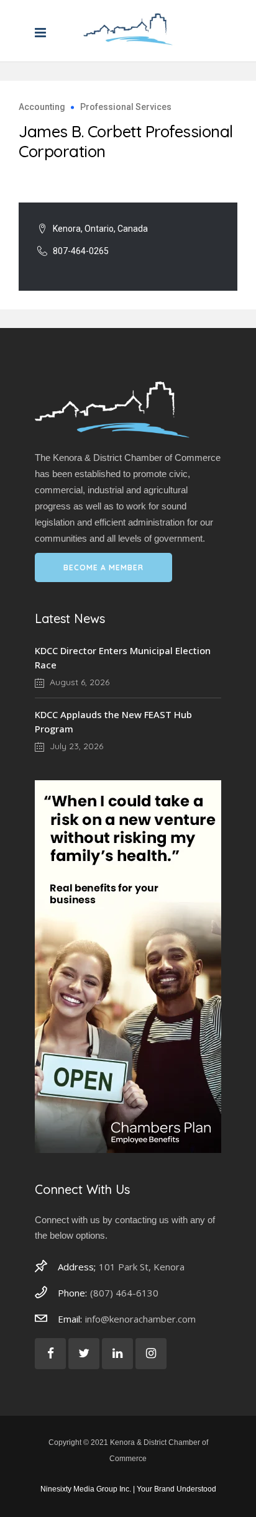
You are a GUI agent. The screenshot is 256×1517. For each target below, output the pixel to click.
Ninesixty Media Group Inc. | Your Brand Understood (128, 1489)
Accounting (42, 107)
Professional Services (125, 107)
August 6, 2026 (78, 682)
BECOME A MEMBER (103, 567)
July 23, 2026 (75, 746)
